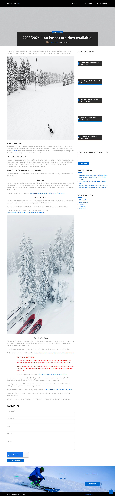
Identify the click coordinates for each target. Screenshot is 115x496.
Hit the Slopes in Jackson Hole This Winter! (92, 188)
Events (82, 208)
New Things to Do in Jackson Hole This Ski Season (92, 178)
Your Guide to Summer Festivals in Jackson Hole (92, 182)
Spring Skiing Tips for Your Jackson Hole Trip (93, 186)
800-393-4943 (62, 478)
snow (82, 206)
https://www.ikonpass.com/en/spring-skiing (53, 374)
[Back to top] (111, 492)
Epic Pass (14, 151)
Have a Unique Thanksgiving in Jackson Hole (93, 175)
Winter (82, 200)
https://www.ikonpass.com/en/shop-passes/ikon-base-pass (25, 212)
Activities (83, 202)
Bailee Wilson (54, 42)
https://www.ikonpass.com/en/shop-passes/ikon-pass (47, 193)
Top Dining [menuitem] (87, 3)
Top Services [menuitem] (102, 3)
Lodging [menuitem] (75, 3)
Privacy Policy (89, 494)
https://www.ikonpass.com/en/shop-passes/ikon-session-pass (54, 353)
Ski (81, 204)
